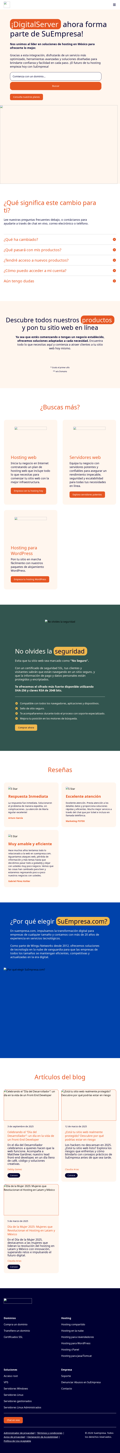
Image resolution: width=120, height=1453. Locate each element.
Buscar (55, 85)
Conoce (14, 1175)
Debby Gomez (15, 1169)
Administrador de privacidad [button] (19, 1432)
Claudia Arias (72, 1169)
